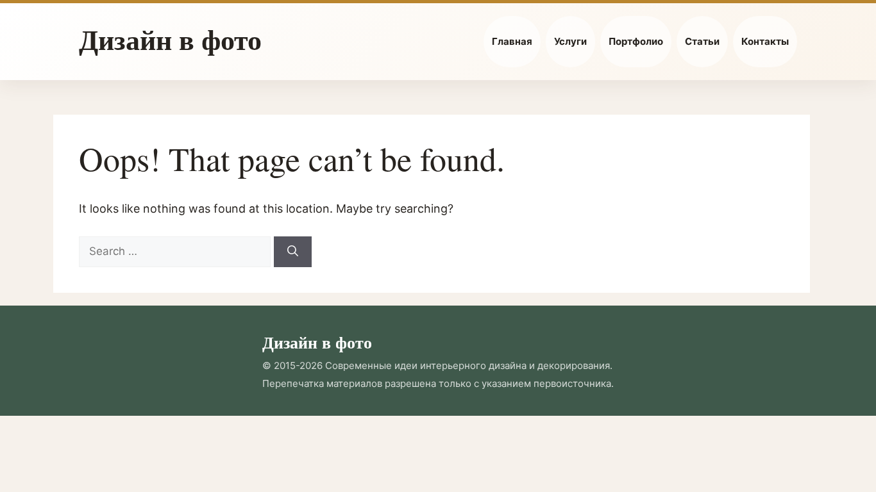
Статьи (702, 41)
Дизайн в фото (170, 39)
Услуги (570, 41)
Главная (512, 41)
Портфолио (636, 41)
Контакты (765, 41)
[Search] (293, 251)
